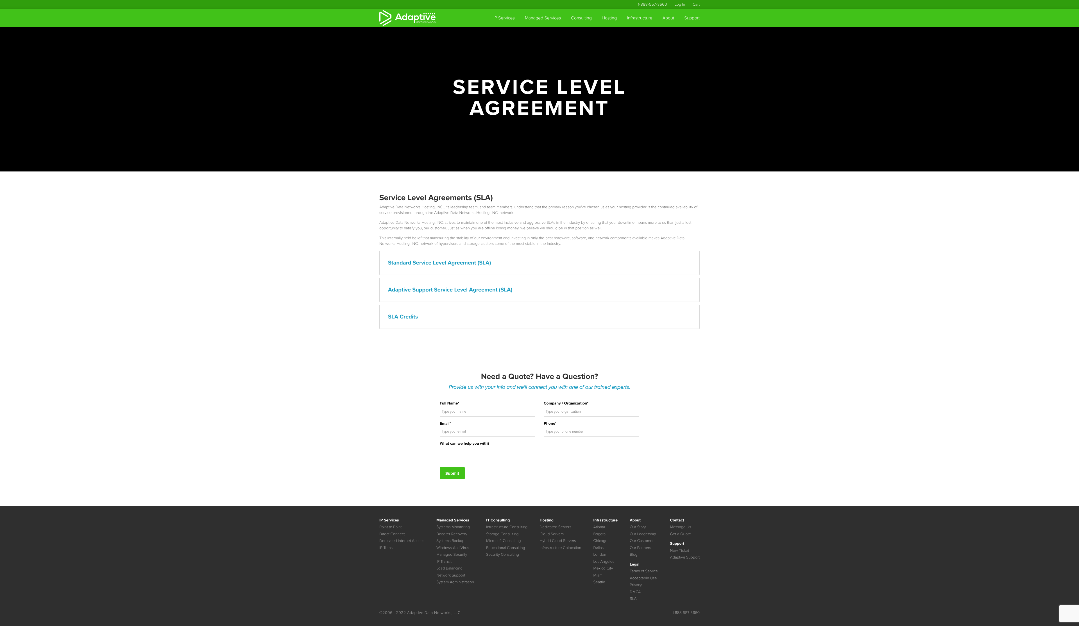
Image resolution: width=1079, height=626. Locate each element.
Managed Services (543, 18)
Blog (634, 554)
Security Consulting (502, 554)
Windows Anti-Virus (452, 547)
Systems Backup (450, 540)
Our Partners (640, 547)
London (599, 554)
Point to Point (390, 527)
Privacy (636, 584)
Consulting (581, 18)
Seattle (599, 582)
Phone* (550, 423)
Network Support (450, 575)
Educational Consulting (505, 547)
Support (692, 18)
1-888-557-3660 (652, 4)
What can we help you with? (464, 443)
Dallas (598, 547)
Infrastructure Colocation (560, 547)
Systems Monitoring (453, 527)
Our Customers (642, 540)
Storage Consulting (502, 534)
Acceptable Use (643, 578)
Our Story (638, 527)
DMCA (635, 591)
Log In (680, 4)
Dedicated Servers (555, 527)
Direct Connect (392, 534)
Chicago (600, 540)
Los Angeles (604, 561)
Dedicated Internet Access (401, 540)
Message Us (680, 527)
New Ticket (679, 550)
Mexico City (603, 568)
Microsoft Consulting (503, 540)
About (668, 18)
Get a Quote (680, 534)
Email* (445, 423)
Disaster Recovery (451, 534)
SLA (633, 598)
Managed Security (451, 554)
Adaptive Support (685, 557)
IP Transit (387, 547)
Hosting (609, 18)
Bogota (599, 534)
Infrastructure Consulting (506, 527)
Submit (452, 473)
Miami (598, 575)
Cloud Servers (552, 534)
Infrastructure (639, 18)
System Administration (455, 582)
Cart (696, 4)
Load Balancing (449, 568)
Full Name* (449, 403)
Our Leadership (643, 534)
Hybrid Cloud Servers (558, 540)
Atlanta (599, 527)
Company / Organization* (566, 403)
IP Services (504, 18)
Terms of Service (644, 571)
